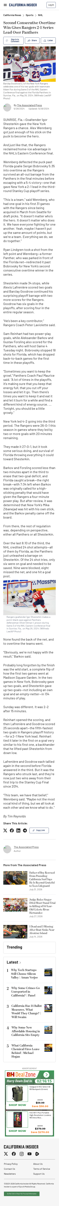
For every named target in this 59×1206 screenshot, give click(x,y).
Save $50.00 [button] (40, 1106)
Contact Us (9, 1169)
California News (12, 15)
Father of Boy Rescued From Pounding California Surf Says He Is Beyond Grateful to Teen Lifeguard (42, 879)
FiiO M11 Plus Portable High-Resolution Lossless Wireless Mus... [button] (40, 1115)
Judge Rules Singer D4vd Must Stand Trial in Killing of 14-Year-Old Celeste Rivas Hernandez (42, 906)
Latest (12, 963)
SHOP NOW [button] (17, 1105)
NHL (40, 15)
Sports (29, 15)
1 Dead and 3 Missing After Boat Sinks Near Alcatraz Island (41, 930)
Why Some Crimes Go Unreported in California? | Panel (25, 992)
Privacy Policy (11, 1164)
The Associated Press (29, 105)
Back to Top (46, 1199)
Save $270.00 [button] (40, 1132)
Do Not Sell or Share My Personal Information (21, 1194)
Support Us (39, 1174)
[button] (46, 1074)
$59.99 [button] (40, 1102)
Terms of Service (41, 1169)
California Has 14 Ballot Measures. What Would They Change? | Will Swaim (26, 1011)
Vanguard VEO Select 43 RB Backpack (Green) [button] (40, 1087)
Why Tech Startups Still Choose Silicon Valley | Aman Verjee (24, 974)
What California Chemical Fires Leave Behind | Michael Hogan (25, 1051)
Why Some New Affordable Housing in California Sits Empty (25, 1031)
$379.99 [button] (40, 1128)
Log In (51, 4)
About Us (38, 1164)
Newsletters (10, 1174)
